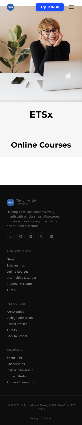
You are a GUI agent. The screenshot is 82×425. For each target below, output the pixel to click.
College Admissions (20, 318)
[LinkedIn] (51, 236)
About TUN (14, 358)
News (11, 259)
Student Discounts (20, 284)
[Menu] (71, 7)
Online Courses (17, 271)
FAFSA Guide (15, 312)
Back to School (17, 336)
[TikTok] (11, 236)
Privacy (33, 418)
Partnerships (16, 364)
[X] (41, 236)
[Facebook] (31, 236)
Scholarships (16, 265)
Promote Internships (21, 382)
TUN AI (12, 290)
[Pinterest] (21, 236)
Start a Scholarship (20, 370)
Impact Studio (16, 376)
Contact (48, 418)
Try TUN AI (49, 7)
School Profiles (17, 324)
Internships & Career (21, 278)
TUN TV (12, 330)
